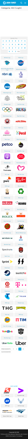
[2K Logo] (7, 393)
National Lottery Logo (21, 69)
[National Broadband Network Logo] (7, 75)
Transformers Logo (21, 326)
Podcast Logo (7, 151)
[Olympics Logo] (7, 110)
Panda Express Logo (7, 116)
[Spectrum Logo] (7, 250)
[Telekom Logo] (21, 285)
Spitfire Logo (21, 244)
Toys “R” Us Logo (7, 326)
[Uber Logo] (21, 343)
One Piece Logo (21, 104)
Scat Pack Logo (21, 221)
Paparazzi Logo (7, 127)
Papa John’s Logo (20, 116)
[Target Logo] (7, 285)
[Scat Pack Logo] (21, 226)
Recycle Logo (21, 186)
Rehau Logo (20, 197)
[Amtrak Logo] (21, 413)
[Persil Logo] (21, 133)
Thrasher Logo (21, 302)
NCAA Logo (7, 81)
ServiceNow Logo (7, 232)
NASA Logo (20, 57)
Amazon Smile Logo (7, 416)
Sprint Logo (7, 256)
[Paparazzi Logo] (7, 133)
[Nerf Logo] (21, 86)
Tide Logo (7, 314)
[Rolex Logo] (7, 215)
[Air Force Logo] (21, 403)
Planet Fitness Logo (21, 139)
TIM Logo (21, 314)
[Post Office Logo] (21, 156)
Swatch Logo (21, 267)
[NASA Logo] (21, 63)
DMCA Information (11, 436)
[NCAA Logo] (7, 86)
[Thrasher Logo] (21, 308)
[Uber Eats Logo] (7, 343)
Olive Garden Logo (21, 92)
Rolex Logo (7, 209)
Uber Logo (21, 337)
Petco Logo (7, 139)
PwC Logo (7, 174)
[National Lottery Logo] (21, 75)
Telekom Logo (21, 279)
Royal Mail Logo (20, 209)
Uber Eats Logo (7, 337)
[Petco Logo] (7, 145)
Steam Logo (7, 267)
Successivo (6, 352)
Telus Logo (20, 291)
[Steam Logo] (7, 273)
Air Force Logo (21, 405)
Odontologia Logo (7, 92)
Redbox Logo (7, 197)
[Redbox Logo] (7, 203)
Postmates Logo (7, 162)
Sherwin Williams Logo (21, 232)
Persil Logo (20, 127)
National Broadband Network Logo (7, 69)
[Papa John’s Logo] (21, 121)
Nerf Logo (21, 81)
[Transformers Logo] (21, 331)
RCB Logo (7, 186)
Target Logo (7, 279)
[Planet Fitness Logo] (21, 145)
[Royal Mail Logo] (21, 215)
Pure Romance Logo (21, 162)
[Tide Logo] (7, 320)
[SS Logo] (21, 261)
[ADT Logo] (7, 403)
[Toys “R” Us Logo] (7, 331)
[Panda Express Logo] (7, 121)
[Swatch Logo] (21, 273)
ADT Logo (7, 405)
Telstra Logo (7, 291)
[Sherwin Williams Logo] (21, 238)
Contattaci (19, 436)
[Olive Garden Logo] (21, 98)
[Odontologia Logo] (7, 98)
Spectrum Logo (7, 244)
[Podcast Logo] (7, 156)
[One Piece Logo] (21, 110)
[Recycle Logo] (21, 191)
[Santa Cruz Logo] (7, 226)
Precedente (6, 349)
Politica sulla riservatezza (8, 434)
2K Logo (7, 395)
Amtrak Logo (21, 416)
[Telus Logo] (21, 296)
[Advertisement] (14, 25)
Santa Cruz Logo (7, 221)
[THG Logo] (7, 308)
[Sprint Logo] (7, 261)
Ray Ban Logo (21, 174)
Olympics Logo (7, 104)
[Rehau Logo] (21, 203)
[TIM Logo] (21, 320)
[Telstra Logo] (7, 296)
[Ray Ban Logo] (21, 180)
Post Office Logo (20, 151)
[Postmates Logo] (7, 168)
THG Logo (7, 302)
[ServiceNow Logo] (7, 238)
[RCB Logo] (7, 191)
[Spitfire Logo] (21, 250)
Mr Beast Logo (7, 57)
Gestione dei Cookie (21, 434)
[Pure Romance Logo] (21, 168)
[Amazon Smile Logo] (7, 413)
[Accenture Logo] (21, 393)
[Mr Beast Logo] (7, 63)
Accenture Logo (20, 395)
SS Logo (21, 256)
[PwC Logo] (7, 180)
